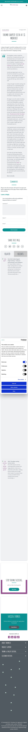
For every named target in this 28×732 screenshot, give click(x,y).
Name (4, 218)
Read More (14, 627)
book (18, 162)
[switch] (25, 366)
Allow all (14, 383)
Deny (14, 391)
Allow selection (14, 387)
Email (4, 223)
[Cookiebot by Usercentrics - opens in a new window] (21, 340)
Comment (5, 203)
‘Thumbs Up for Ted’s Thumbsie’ (17, 114)
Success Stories (5, 29)
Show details (21, 379)
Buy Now (14, 589)
